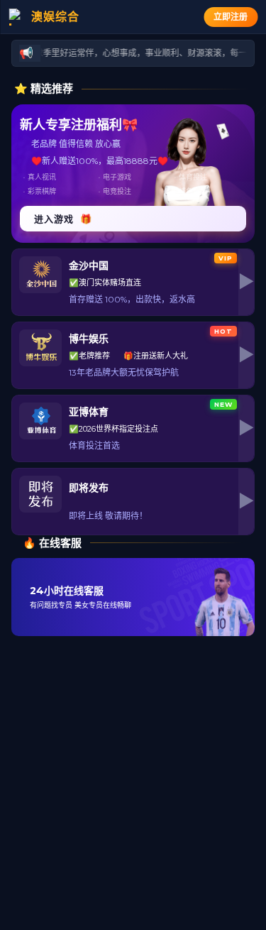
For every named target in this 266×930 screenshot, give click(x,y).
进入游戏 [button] (63, 218)
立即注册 (231, 16)
